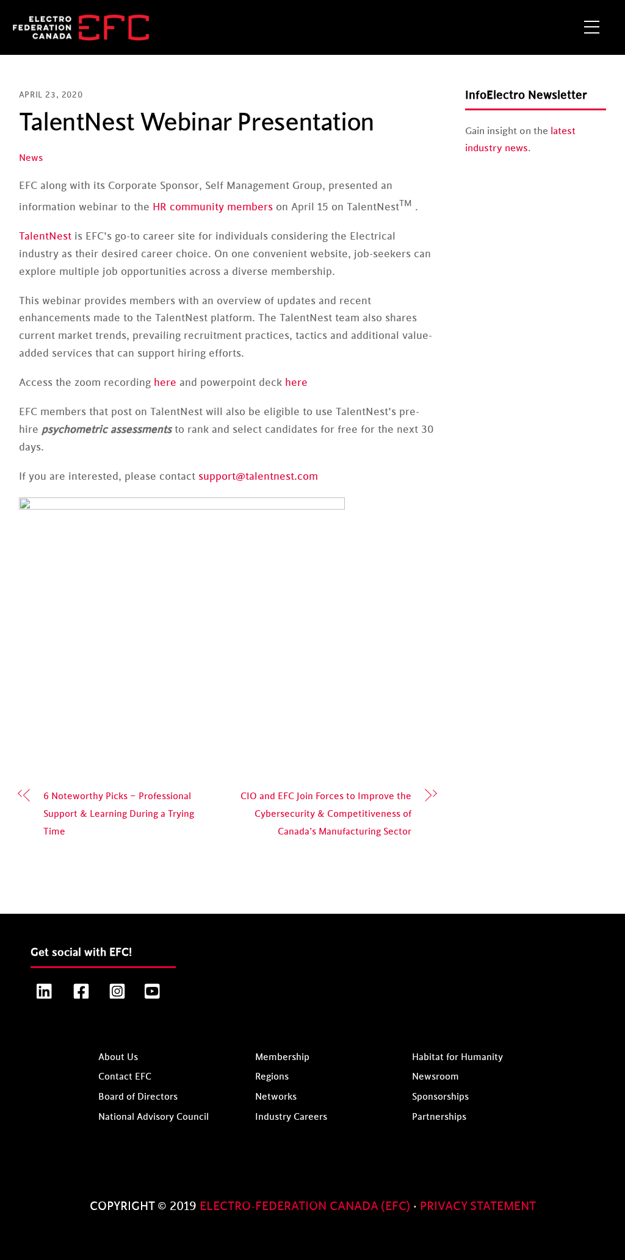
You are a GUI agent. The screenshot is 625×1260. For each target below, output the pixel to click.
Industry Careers (291, 1117)
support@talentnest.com (258, 476)
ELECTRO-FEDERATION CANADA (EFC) (306, 1206)
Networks (276, 1097)
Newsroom (435, 1076)
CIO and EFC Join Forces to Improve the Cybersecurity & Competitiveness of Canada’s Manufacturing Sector (325, 814)
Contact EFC (124, 1076)
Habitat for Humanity (457, 1057)
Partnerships (439, 1117)
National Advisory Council (153, 1117)
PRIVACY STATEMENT (478, 1206)
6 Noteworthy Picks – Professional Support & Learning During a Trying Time (118, 814)
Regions (272, 1076)
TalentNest (45, 236)
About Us (118, 1057)
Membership (282, 1057)
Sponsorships (440, 1097)
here (165, 383)
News (31, 158)
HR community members (213, 207)
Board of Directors (138, 1097)
